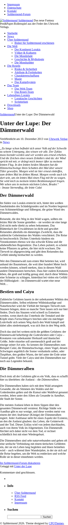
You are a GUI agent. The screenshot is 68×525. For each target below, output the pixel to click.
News (10, 36)
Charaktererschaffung (27, 75)
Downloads (13, 105)
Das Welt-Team (23, 88)
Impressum (13, 4)
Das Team (13, 85)
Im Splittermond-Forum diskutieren (20, 463)
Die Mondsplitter (24, 62)
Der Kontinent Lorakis (27, 49)
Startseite (12, 33)
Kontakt (12, 11)
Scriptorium (21, 101)
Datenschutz (14, 7)
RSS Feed (20, 496)
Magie (18, 78)
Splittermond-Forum (18, 14)
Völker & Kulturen (25, 52)
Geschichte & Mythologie (29, 59)
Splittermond (25, 20)
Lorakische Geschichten (28, 98)
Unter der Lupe (23, 466)
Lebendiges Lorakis (18, 95)
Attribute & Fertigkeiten (28, 72)
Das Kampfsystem (25, 82)
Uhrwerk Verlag (58, 138)
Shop (10, 108)
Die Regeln (13, 65)
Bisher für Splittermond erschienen (34, 42)
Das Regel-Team (24, 91)
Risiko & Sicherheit (26, 69)
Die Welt (12, 46)
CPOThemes (56, 523)
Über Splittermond (17, 39)
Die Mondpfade (24, 56)
